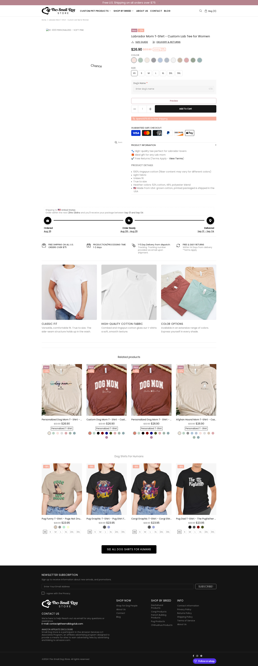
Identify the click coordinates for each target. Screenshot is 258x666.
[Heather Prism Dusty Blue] (140, 60)
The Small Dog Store (59, 11)
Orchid (66, 433)
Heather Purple (106, 437)
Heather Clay (90, 433)
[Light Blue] (166, 60)
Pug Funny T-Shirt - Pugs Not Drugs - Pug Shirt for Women (62, 518)
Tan (55, 527)
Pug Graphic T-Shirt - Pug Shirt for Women (106, 518)
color (135, 55)
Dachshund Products (157, 606)
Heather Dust (49, 433)
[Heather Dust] (147, 60)
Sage (70, 433)
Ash (61, 433)
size (133, 68)
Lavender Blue (108, 527)
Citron (68, 527)
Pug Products (158, 621)
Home (44, 20)
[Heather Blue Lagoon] (199, 60)
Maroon (102, 433)
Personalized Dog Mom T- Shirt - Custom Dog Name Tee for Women (62, 419)
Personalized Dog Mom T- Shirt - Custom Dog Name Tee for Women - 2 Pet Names (151, 419)
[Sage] (193, 60)
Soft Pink (57, 433)
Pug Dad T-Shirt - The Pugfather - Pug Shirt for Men (196, 518)
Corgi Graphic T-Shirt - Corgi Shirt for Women (151, 518)
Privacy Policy (184, 609)
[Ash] (173, 60)
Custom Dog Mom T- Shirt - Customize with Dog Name (106, 419)
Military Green (110, 433)
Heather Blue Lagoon (74, 433)
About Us (121, 609)
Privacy (66, 593)
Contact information (188, 605)
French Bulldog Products (158, 616)
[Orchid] (186, 60)
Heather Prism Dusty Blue (53, 433)
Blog (118, 617)
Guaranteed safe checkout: (146, 127)
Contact (120, 613)
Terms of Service (186, 620)
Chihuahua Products (161, 625)
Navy (106, 433)
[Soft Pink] (134, 60)
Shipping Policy (185, 617)
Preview (174, 100)
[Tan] (180, 60)
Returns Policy (184, 613)
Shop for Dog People (127, 605)
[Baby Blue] (160, 60)
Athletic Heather (59, 527)
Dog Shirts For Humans (129, 456)
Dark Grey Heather (104, 527)
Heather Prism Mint (64, 527)
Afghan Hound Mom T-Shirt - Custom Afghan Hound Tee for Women (196, 419)
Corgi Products (158, 611)
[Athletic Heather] (153, 60)
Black (98, 433)
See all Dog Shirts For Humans (129, 549)
